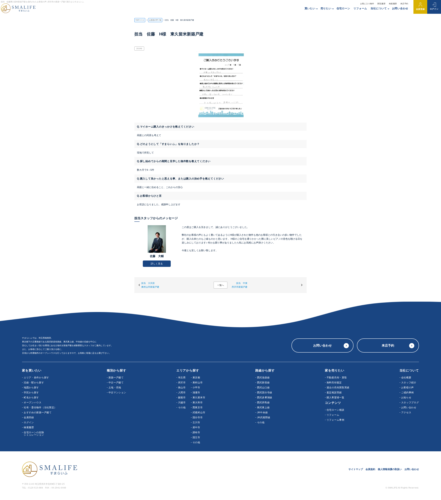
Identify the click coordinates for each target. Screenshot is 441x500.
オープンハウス (33, 402)
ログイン (434, 9)
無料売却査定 (334, 382)
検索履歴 (393, 4)
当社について (379, 8)
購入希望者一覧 (335, 397)
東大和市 (198, 402)
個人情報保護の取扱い (390, 469)
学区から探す (31, 392)
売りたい (326, 8)
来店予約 (404, 4)
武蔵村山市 (199, 412)
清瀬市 (196, 392)
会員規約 (370, 469)
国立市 (196, 437)
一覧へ (220, 285)
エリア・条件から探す (36, 377)
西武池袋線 (263, 377)
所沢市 (182, 382)
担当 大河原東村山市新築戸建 (150, 285)
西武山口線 (263, 387)
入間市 (182, 392)
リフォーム (360, 8)
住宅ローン (343, 8)
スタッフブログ (410, 402)
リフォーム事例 (335, 420)
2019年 (139, 48)
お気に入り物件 (367, 4)
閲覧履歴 (381, 4)
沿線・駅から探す (34, 382)
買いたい (310, 8)
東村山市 (198, 382)
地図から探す (31, 387)
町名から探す (31, 397)
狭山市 (182, 387)
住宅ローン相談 (335, 410)
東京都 (196, 377)
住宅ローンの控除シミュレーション (34, 433)
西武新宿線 (263, 382)
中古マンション (117, 392)
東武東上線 (263, 407)
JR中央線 (262, 412)
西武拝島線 (263, 402)
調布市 (196, 432)
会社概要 (406, 377)
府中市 (196, 427)
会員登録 (420, 9)
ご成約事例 (407, 392)
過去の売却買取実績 (338, 387)
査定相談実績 (334, 392)
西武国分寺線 (264, 392)
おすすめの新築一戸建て (38, 412)
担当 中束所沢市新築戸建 (239, 285)
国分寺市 (198, 417)
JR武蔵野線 (263, 417)
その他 (182, 407)
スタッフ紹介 (408, 382)
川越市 (182, 402)
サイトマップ (355, 469)
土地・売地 (115, 387)
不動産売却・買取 (337, 377)
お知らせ (406, 397)
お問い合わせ (400, 8)
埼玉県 (182, 377)
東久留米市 (199, 397)
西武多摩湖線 (264, 397)
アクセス (406, 412)
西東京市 (198, 407)
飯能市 (182, 397)
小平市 (196, 387)
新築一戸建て (116, 377)
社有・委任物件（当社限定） (40, 407)
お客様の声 (407, 387)
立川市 (196, 422)
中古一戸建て (116, 382)
